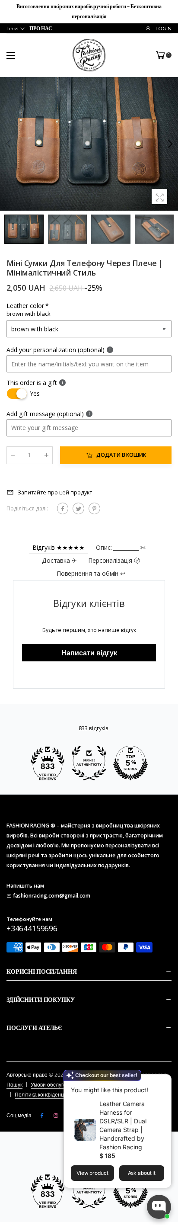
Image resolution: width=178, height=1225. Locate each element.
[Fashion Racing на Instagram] (55, 1115)
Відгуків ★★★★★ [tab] (58, 547)
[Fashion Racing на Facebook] (41, 1115)
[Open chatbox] (159, 1207)
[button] (169, 144)
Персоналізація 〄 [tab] (114, 560)
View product (92, 1173)
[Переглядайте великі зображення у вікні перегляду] (159, 197)
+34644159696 (31, 928)
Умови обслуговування (58, 1084)
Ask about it (142, 1173)
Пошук (14, 1084)
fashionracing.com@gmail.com (51, 895)
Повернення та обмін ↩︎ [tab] (91, 573)
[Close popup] (162, 1082)
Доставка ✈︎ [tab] (59, 560)
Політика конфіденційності (48, 1094)
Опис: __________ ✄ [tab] (120, 547)
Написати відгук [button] (89, 652)
